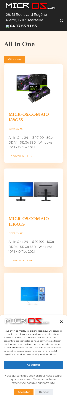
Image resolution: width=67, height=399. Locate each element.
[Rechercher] (62, 20)
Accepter (33, 364)
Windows (14, 59)
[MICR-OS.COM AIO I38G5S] (34, 87)
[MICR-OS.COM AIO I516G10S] (34, 296)
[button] (61, 322)
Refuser (44, 391)
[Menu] (61, 7)
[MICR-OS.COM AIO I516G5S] (34, 192)
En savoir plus (18, 156)
